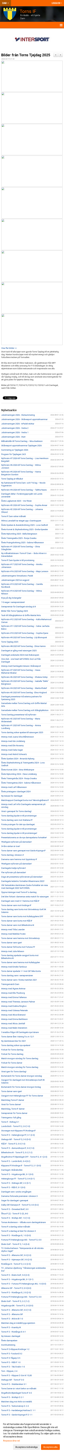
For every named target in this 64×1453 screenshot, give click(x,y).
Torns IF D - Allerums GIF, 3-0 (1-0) (16, 1310)
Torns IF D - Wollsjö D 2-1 (12, 1397)
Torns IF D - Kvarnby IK (11, 1327)
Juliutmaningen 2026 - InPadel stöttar (17, 424)
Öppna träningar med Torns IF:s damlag (19, 892)
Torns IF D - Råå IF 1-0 (10, 1362)
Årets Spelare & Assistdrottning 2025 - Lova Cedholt (24, 525)
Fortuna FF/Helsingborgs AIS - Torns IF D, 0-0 (21, 1240)
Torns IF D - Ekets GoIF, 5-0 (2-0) (15, 1275)
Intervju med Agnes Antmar (13, 988)
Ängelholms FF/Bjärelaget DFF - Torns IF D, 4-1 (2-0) (24, 1157)
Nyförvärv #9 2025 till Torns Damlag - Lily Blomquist (24, 637)
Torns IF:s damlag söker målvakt (15, 1227)
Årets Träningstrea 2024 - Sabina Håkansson (21, 783)
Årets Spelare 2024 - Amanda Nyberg (17, 758)
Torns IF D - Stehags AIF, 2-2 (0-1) (16, 1183)
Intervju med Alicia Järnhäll (13, 1023)
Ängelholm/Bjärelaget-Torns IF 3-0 (16, 1393)
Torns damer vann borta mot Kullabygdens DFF (22, 916)
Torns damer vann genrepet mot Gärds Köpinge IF (23, 850)
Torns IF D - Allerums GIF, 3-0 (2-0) (16, 1255)
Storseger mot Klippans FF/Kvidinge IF (18, 1130)
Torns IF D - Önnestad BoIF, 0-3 (14, 1209)
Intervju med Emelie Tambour (14, 967)
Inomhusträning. (8, 1345)
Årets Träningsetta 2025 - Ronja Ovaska (18, 538)
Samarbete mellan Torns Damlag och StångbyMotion (24, 710)
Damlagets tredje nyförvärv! (13, 868)
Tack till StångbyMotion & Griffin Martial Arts (21, 615)
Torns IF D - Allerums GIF (12, 1314)
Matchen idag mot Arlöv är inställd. (16, 1401)
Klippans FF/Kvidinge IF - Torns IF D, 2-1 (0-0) (21, 1165)
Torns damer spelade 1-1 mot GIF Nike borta (21, 971)
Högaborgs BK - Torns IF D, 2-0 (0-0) (17, 1305)
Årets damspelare (9, 1340)
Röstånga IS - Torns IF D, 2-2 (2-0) (16, 1264)
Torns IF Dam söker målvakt (13, 516)
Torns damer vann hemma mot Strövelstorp (20, 938)
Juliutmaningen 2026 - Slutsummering (18, 415)
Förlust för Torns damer (11, 1063)
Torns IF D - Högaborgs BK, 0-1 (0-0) (17, 1174)
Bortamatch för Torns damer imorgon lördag (21, 1087)
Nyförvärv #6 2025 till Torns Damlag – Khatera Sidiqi (24, 677)
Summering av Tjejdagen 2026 (14, 450)
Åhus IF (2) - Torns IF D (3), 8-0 (14, 1213)
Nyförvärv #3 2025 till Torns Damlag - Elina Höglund (24, 692)
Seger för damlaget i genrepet (14, 1200)
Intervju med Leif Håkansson (14, 787)
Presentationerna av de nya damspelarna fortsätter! (24, 837)
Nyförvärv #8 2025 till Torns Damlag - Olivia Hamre (23, 646)
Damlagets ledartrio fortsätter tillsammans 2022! (22, 881)
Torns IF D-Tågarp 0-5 (10, 1358)
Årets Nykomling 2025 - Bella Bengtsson (19, 534)
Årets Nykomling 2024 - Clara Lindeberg (19, 774)
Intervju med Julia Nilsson (12, 951)
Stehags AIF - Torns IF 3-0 (12, 1380)
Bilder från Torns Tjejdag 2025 (25, 55)
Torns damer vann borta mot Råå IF (16, 921)
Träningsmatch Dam (10, 984)
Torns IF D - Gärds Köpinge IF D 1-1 (16, 1415)
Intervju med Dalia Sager (12, 750)
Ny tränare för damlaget (11, 796)
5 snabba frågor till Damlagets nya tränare (20, 1032)
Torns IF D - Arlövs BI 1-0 (12, 1319)
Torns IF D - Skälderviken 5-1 (13, 1384)
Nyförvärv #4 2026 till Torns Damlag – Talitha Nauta (24, 490)
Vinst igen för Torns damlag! (13, 1071)
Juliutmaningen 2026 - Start (13, 437)
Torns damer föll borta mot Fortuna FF (18, 947)
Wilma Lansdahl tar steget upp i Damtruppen (21, 521)
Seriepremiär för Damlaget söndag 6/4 (18, 606)
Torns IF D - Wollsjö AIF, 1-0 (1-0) (15, 1218)
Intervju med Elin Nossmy (12, 745)
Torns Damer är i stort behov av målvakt (18, 1388)
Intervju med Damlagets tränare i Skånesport (21, 666)
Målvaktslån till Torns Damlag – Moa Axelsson (22, 441)
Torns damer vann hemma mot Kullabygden (20, 962)
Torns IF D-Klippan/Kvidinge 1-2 (15, 1349)
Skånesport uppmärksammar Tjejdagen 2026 (21, 445)
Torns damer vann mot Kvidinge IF (16, 905)
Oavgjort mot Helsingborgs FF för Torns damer (22, 1096)
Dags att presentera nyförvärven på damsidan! (22, 877)
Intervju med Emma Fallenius (14, 997)
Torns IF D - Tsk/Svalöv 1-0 (13, 1367)
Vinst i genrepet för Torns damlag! (16, 811)
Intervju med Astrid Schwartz (14, 754)
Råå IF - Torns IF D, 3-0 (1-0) (13, 1144)
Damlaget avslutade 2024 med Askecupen (20, 655)
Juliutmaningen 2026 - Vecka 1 (14, 432)
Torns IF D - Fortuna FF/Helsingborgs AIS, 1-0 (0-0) (23, 1284)
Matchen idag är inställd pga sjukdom (18, 1323)
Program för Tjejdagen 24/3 (13, 454)
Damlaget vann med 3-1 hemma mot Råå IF (20, 901)
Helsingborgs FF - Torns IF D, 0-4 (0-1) (18, 1178)
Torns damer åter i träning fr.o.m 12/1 (17, 1036)
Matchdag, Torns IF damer (13, 1109)
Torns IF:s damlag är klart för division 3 (18, 1231)
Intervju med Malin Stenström (14, 1028)
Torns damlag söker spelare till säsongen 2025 (22, 732)
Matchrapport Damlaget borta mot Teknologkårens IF (25, 800)
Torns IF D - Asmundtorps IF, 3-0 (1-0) (17, 1148)
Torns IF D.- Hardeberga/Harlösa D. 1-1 (18, 1410)
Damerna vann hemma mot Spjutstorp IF (19, 859)
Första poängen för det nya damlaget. (18, 824)
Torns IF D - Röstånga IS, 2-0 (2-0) (16, 1292)
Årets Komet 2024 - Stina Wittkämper (17, 770)
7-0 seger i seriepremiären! (13, 602)
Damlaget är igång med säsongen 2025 (19, 650)
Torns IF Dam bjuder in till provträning (17, 560)
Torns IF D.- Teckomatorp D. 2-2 (15, 1406)
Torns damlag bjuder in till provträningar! (19, 833)
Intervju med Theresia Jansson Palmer (18, 1002)
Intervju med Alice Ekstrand (13, 1015)
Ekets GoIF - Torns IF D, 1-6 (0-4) (15, 1244)
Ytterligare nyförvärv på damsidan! (16, 842)
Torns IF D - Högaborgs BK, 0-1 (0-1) (17, 1279)
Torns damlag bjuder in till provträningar (19, 816)
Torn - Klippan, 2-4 (9, 1371)
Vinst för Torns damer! (11, 1104)
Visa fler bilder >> (9, 348)
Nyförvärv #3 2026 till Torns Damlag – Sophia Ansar (24, 505)
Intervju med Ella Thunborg (13, 993)
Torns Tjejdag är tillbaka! (12, 479)
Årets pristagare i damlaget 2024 (15, 791)
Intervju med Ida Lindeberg (13, 741)
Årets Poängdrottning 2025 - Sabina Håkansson (22, 542)
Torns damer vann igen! (11, 942)
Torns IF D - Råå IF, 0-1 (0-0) (13, 1187)
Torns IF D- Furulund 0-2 (11, 1353)
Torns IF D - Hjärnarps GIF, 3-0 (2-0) (16, 1259)
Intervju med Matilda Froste (13, 934)
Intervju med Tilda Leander (13, 929)
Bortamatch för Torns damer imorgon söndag (21, 1076)
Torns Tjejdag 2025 (9, 642)
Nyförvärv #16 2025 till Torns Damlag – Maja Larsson (24, 571)
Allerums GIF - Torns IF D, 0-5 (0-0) (16, 1288)
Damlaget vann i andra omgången (16, 1192)
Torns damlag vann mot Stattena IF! (17, 820)
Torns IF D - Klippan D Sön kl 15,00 (16, 1375)
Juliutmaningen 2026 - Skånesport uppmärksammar (24, 419)
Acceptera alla (50, 1447)
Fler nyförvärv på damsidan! (13, 872)
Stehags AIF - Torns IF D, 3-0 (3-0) (16, 1139)
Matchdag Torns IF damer (12, 1100)
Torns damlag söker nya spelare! (15, 1045)
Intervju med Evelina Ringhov (14, 1006)
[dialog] (32, 1435)
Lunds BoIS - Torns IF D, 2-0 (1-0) (15, 1126)
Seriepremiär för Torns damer (14, 1113)
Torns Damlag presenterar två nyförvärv (18, 714)
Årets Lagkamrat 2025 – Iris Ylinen (16, 501)
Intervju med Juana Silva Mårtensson (17, 737)
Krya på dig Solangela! (11, 598)
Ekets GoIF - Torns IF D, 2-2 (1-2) (15, 1301)
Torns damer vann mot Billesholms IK (17, 925)
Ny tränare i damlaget (10, 1336)
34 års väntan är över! (10, 846)
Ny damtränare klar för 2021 (13, 1041)
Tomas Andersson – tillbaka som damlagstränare (23, 1222)
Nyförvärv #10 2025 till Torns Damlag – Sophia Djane (24, 633)
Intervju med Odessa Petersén (14, 1010)
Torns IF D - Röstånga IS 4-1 (13, 1332)
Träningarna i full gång (11, 1117)
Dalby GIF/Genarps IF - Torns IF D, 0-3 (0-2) (20, 1205)
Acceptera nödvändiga (26, 1447)
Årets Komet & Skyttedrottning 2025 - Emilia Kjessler (24, 529)
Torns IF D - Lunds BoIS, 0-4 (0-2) (15, 1161)
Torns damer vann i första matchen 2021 (19, 980)
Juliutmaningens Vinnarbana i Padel (17, 576)
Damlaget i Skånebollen (12, 1170)
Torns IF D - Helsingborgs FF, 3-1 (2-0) (18, 1135)
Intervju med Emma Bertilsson (14, 1019)
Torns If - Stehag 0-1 (10, 1122)
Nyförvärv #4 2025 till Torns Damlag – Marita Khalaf (24, 688)
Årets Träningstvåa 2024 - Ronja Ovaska (19, 778)
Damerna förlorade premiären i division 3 (19, 1196)
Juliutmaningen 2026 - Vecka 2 (14, 428)
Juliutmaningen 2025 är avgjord (15, 580)
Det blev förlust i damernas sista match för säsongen (25, 896)
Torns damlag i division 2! (12, 855)
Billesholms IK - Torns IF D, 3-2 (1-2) (16, 1152)
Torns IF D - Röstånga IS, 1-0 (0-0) (16, 1235)
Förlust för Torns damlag (12, 1050)
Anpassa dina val (11, 1440)
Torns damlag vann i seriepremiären (17, 975)
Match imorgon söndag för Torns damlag (19, 1058)
